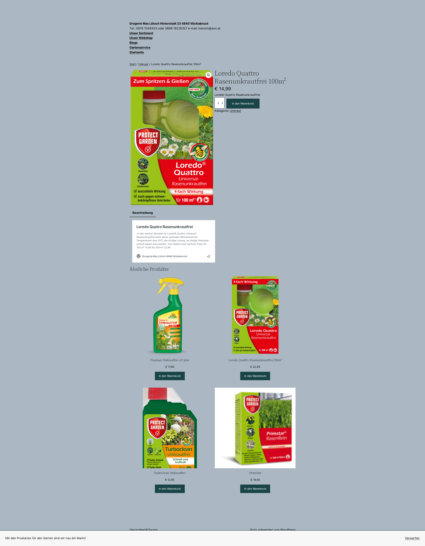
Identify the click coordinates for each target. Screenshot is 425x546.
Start (132, 64)
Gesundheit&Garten (143, 530)
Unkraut (143, 64)
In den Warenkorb (243, 103)
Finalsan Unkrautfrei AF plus (169, 360)
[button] (209, 75)
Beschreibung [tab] (142, 212)
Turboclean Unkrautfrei (170, 473)
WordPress (288, 530)
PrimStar (255, 473)
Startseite (136, 52)
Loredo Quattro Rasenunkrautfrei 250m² (255, 360)
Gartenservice (139, 47)
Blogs (133, 42)
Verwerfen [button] (412, 538)
